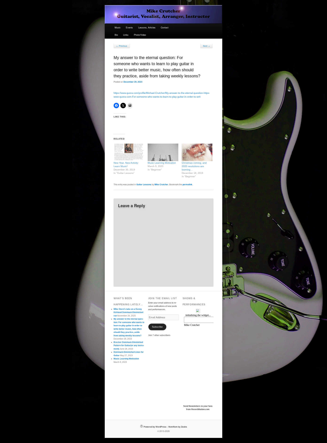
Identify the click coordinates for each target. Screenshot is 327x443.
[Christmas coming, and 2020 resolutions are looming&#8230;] (197, 152)
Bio (116, 34)
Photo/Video (140, 34)
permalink (187, 184)
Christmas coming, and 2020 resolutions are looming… (194, 166)
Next (206, 45)
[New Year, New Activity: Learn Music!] (129, 152)
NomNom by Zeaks (177, 426)
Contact (164, 27)
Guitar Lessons (143, 184)
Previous (121, 45)
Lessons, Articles (146, 27)
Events (129, 27)
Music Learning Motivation (162, 162)
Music (118, 27)
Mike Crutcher (161, 184)
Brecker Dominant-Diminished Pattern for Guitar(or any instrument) (129, 345)
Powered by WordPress (155, 426)
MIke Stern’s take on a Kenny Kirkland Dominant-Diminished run (128, 312)
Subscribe (157, 327)
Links (125, 34)
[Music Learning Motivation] (163, 152)
